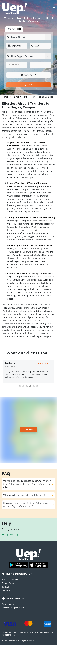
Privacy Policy (8, 583)
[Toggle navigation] (54, 9)
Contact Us (7, 590)
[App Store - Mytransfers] (38, 565)
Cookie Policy (7, 587)
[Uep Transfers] (14, 8)
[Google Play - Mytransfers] (18, 565)
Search (28, 84)
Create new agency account (14, 607)
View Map (28, 429)
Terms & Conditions (10, 579)
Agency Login (8, 604)
